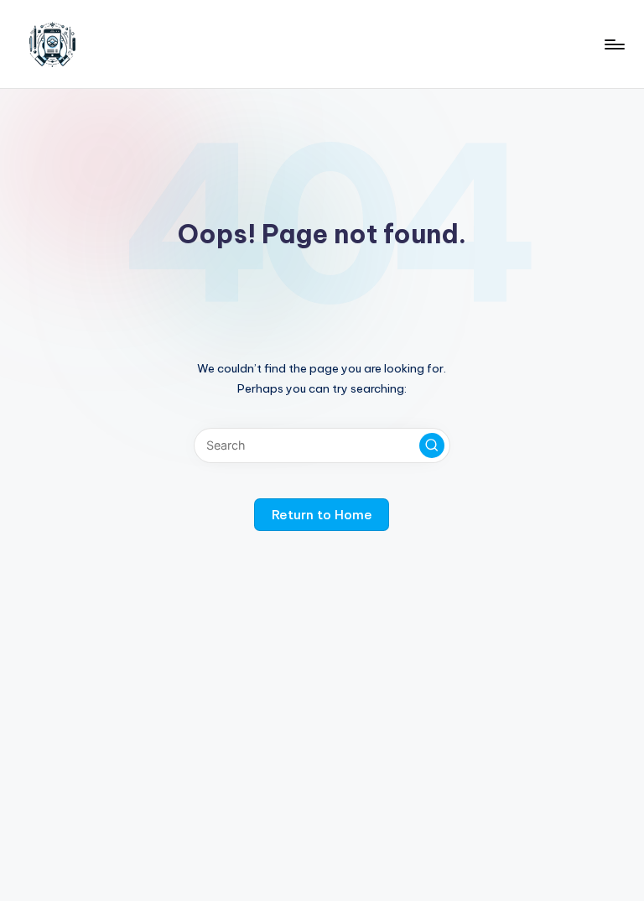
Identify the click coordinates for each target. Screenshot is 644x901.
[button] (431, 445)
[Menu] (613, 44)
